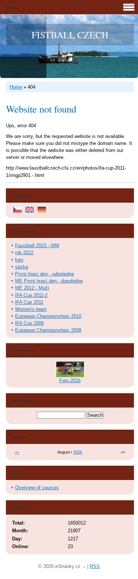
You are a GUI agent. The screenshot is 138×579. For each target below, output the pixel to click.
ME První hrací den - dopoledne (49, 281)
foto (19, 260)
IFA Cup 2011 (29, 302)
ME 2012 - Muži (32, 288)
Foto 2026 (70, 380)
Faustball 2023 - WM (37, 245)
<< (17, 452)
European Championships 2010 (48, 316)
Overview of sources (37, 487)
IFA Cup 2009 (29, 323)
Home (16, 87)
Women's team (31, 309)
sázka (21, 267)
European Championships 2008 (48, 330)
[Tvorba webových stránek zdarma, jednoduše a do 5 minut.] (84, 567)
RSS (95, 566)
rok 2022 (24, 252)
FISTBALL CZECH (70, 34)
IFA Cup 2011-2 (31, 295)
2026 (77, 452)
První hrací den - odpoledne (44, 274)
